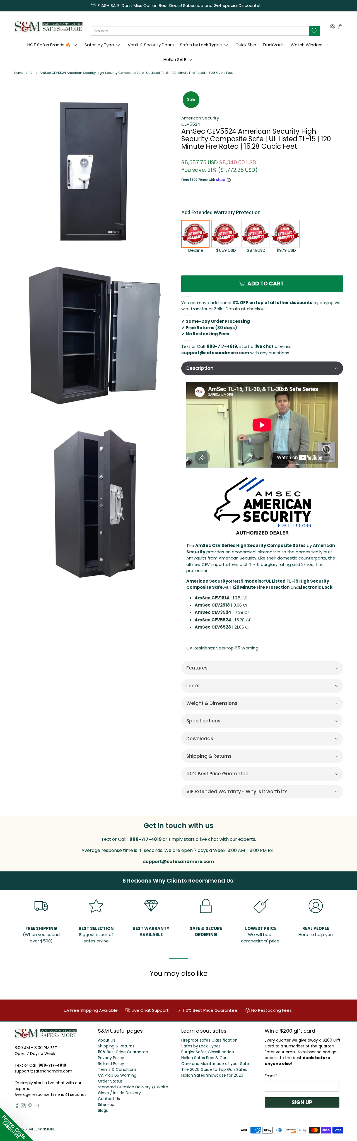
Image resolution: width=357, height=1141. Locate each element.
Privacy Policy (111, 1058)
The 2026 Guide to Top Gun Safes (214, 1069)
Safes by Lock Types (201, 45)
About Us (106, 1040)
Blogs (103, 1110)
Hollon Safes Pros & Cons (205, 1058)
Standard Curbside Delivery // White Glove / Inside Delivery (133, 1090)
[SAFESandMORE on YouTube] (36, 1107)
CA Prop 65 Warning (117, 1075)
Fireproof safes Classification (209, 1040)
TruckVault (273, 45)
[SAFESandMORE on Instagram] (23, 1107)
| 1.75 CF (221, 598)
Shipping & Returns (116, 1046)
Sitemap (106, 1104)
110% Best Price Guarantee (123, 1052)
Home (18, 72)
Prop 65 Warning (241, 648)
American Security (200, 118)
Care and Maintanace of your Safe (215, 1063)
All (31, 72)
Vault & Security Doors (151, 45)
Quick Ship (245, 45)
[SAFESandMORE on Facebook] (17, 1107)
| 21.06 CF (222, 627)
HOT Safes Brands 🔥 (49, 45)
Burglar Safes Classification (207, 1052)
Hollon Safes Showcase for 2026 (212, 1075)
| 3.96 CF (221, 605)
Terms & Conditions (117, 1069)
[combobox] (200, 31)
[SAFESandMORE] (48, 26)
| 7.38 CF (222, 612)
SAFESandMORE (41, 1129)
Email (271, 1076)
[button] (262, 368)
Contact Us (109, 1098)
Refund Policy (111, 1063)
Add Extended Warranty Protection (220, 212)
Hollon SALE (174, 59)
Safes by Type (99, 45)
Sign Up (302, 1102)
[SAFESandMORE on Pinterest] (29, 1107)
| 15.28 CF (223, 620)
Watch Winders (306, 45)
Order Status (110, 1081)
